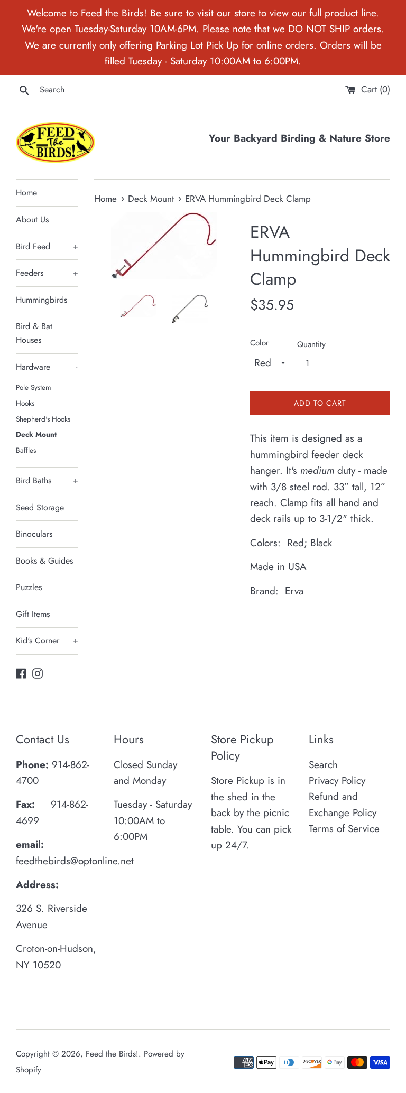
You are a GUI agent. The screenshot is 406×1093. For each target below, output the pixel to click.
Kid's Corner (47, 640)
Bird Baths (47, 480)
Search (323, 765)
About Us (32, 219)
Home (26, 192)
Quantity (311, 344)
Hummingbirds (41, 300)
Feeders (47, 273)
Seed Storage (40, 507)
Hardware (46, 367)
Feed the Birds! (112, 1054)
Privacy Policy (337, 780)
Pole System (33, 387)
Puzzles (29, 587)
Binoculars (34, 534)
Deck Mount (36, 434)
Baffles (26, 450)
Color (259, 343)
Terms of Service (344, 828)
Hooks (25, 403)
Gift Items (33, 614)
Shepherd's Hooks (43, 419)
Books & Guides (44, 561)
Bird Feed (47, 246)
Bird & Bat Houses (34, 333)
